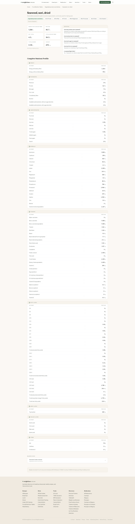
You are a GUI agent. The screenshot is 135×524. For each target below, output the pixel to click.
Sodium (31, 194)
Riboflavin (31, 230)
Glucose (31, 119)
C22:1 (30, 369)
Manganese (32, 178)
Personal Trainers (73, 493)
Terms (87, 519)
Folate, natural (33, 252)
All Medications (88, 493)
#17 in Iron (64, 18)
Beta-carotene (33, 220)
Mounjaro (86, 500)
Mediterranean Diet (43, 495)
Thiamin (31, 227)
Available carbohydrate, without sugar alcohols (41, 102)
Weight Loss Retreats (74, 500)
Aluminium (31, 152)
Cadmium (31, 155)
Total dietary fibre (33, 95)
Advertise (71, 513)
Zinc (30, 200)
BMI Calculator (57, 498)
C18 (30, 337)
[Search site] (112, 2)
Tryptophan (32, 412)
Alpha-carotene (33, 217)
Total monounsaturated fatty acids (38, 375)
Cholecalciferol (33, 268)
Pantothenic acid (33, 243)
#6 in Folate (94, 18)
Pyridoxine (32, 246)
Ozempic (86, 495)
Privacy (83, 519)
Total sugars (32, 132)
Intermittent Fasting (43, 500)
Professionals (45, 2)
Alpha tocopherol (33, 284)
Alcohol (31, 98)
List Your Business (105, 2)
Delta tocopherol (33, 291)
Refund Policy (103, 519)
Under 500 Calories (27, 502)
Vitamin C (31, 265)
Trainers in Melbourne (74, 506)
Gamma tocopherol (34, 294)
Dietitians (71, 495)
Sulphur (31, 197)
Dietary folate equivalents (35, 262)
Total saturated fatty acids (36, 350)
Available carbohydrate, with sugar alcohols (40, 105)
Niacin (30, 233)
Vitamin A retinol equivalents (36, 206)
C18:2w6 (31, 379)
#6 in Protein (48, 18)
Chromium (32, 162)
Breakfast (25, 495)
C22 (30, 343)
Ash (30, 443)
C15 (30, 327)
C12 (30, 321)
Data (89, 2)
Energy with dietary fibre (35, 68)
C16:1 (30, 356)
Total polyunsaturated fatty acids (37, 395)
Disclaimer (110, 519)
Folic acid (31, 256)
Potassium (32, 187)
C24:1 (30, 372)
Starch (31, 141)
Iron (30, 171)
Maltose (31, 125)
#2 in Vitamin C (102, 18)
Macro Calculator (57, 500)
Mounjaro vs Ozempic (89, 504)
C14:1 (30, 353)
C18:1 (30, 363)
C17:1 (30, 359)
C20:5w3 (31, 385)
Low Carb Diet (41, 504)
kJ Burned (55, 506)
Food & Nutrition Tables (28, 504)
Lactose (31, 128)
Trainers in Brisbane (74, 508)
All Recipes (25, 493)
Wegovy (86, 498)
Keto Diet (40, 498)
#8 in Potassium (84, 18)
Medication (63, 2)
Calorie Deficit (41, 502)
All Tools (55, 493)
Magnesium (32, 174)
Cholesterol (32, 449)
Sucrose (31, 122)
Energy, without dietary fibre (36, 72)
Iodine (30, 168)
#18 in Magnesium (74, 18)
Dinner (24, 500)
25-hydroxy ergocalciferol (36, 278)
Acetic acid (32, 422)
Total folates (32, 259)
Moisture (31, 82)
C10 (30, 318)
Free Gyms (54, 2)
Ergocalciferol (32, 272)
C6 (30, 311)
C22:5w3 (31, 388)
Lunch (24, 498)
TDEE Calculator (57, 495)
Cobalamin (32, 249)
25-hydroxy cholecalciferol (36, 275)
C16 (30, 330)
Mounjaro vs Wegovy (89, 506)
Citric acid (31, 426)
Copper (31, 165)
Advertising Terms (94, 519)
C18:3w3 (31, 382)
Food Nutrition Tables (37, 7)
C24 (30, 346)
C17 (30, 334)
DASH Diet (40, 506)
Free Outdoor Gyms (74, 502)
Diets (70, 2)
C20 (30, 340)
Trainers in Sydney (73, 504)
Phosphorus (32, 184)
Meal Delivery (25, 506)
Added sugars (32, 135)
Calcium (31, 158)
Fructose (31, 115)
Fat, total (31, 92)
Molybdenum (32, 181)
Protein (31, 86)
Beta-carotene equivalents (36, 224)
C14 (30, 324)
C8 (30, 314)
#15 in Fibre (56, 18)
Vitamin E (31, 297)
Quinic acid (32, 432)
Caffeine (31, 446)
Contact (73, 519)
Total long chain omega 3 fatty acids (38, 398)
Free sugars (32, 138)
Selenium (31, 190)
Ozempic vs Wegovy (89, 502)
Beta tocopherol (33, 288)
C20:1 (30, 366)
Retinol (31, 203)
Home (28, 7)
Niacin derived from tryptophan (37, 236)
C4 (30, 308)
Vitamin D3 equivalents (35, 281)
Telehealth (71, 498)
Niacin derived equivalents (35, 240)
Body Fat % (56, 504)
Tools (83, 2)
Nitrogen (31, 89)
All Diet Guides (41, 493)
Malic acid (31, 429)
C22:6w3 (31, 391)
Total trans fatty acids (34, 401)
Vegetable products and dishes (52, 7)
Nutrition (77, 2)
